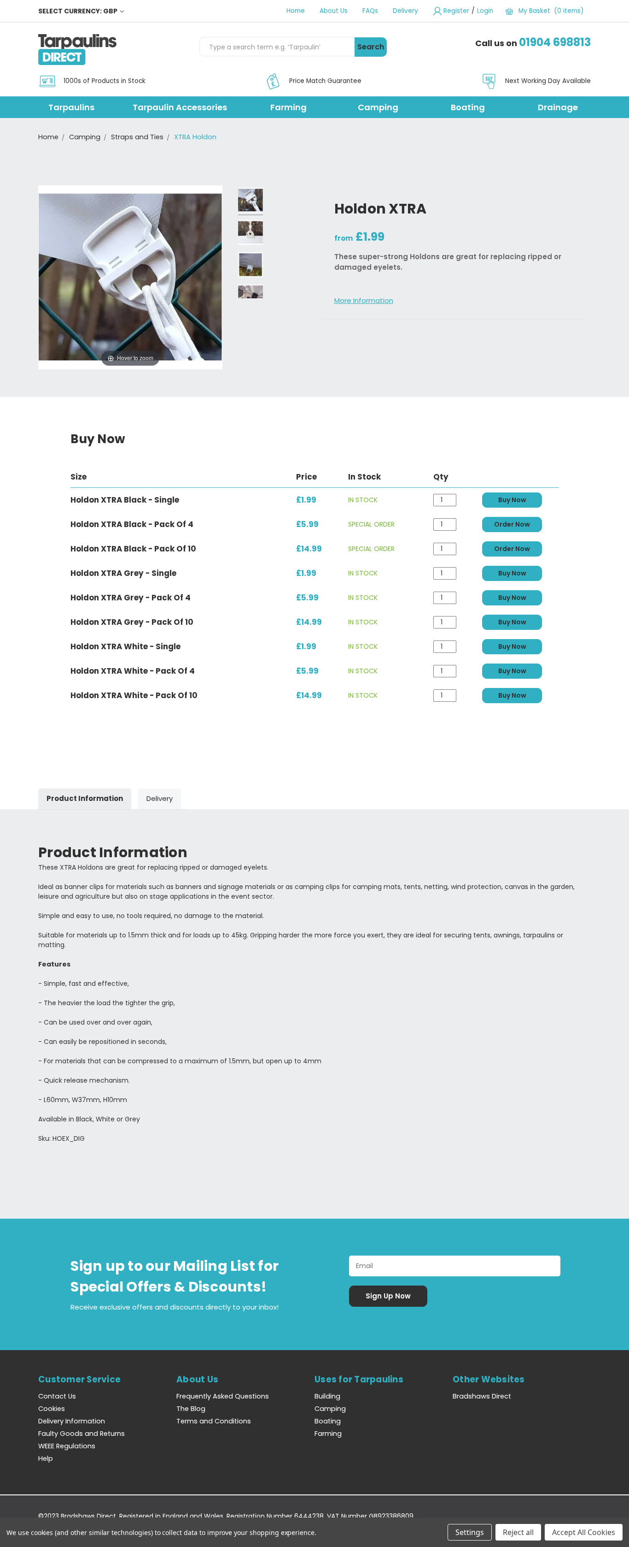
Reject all (518, 1532)
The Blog (190, 1408)
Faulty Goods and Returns (81, 1433)
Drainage (558, 107)
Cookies (51, 1408)
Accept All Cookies (583, 1532)
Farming (288, 107)
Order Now (512, 524)
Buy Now (512, 499)
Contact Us (57, 1396)
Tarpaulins (71, 107)
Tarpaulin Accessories (180, 107)
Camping (378, 107)
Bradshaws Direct (482, 1396)
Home (295, 10)
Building (327, 1396)
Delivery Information (71, 1421)
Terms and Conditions (213, 1421)
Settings (469, 1532)
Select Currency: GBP (78, 11)
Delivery (405, 10)
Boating (468, 107)
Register (456, 10)
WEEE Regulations (66, 1446)
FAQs (370, 10)
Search (370, 46)
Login (485, 10)
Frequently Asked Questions (222, 1396)
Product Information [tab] (85, 798)
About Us (334, 10)
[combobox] (276, 46)
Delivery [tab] (159, 798)
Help (45, 1458)
